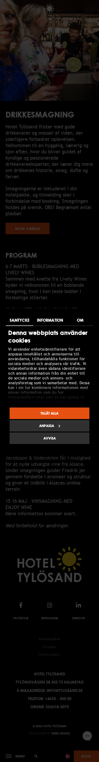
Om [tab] (80, 320)
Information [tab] (50, 320)
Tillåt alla (49, 413)
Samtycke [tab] (19, 320)
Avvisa (49, 438)
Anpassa (46, 426)
